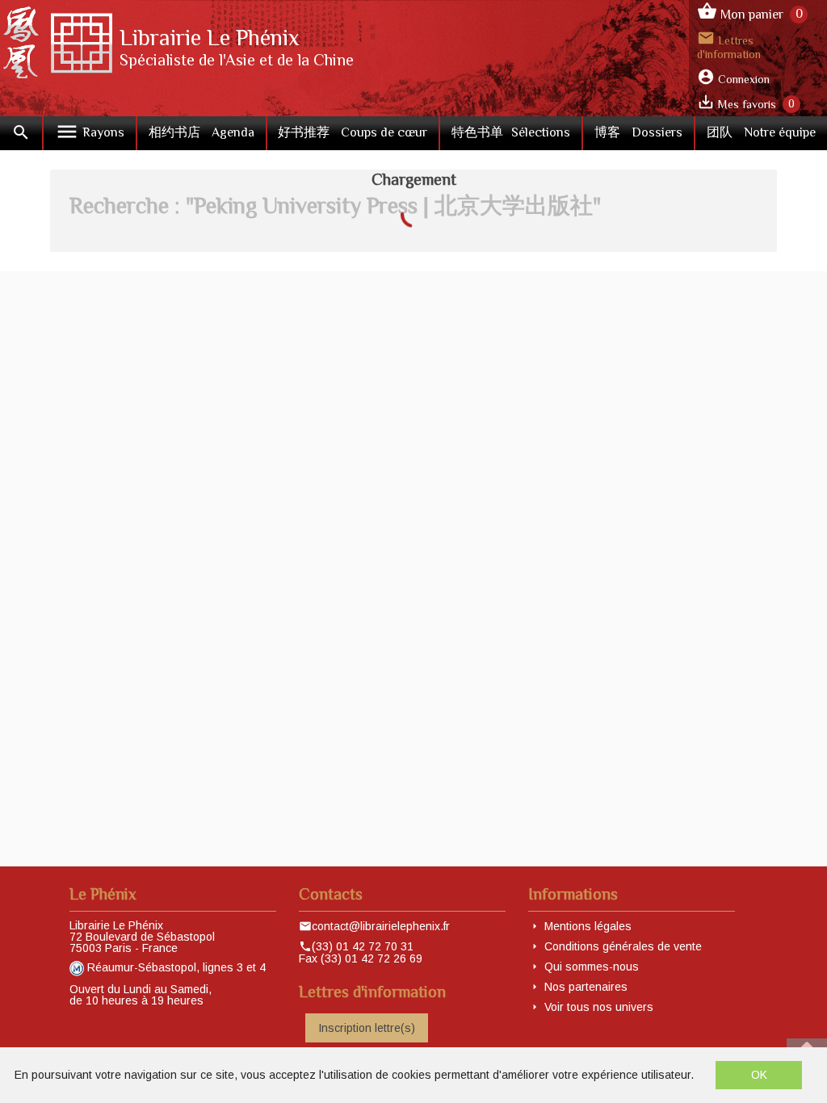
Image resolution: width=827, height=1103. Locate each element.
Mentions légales (588, 926)
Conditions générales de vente (623, 946)
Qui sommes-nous (591, 966)
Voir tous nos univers (598, 1006)
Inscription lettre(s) (366, 1027)
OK (759, 1074)
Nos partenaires (586, 986)
